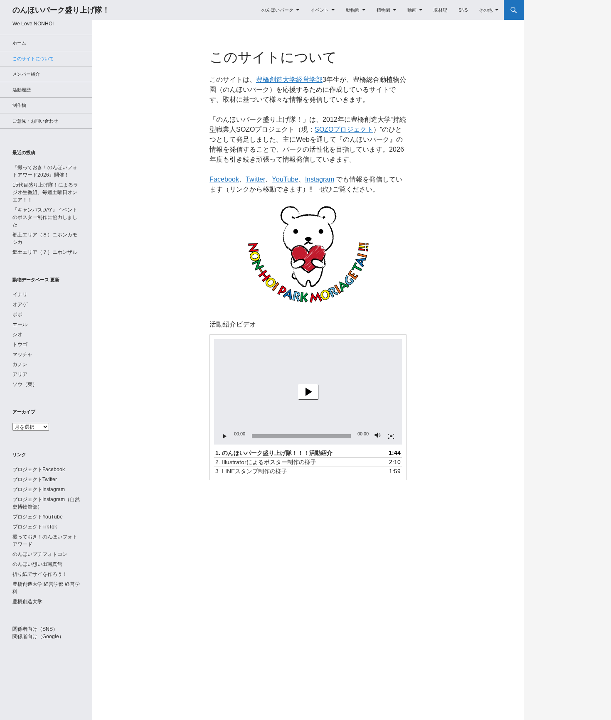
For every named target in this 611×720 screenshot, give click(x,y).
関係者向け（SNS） (35, 629)
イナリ (19, 294)
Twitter (255, 179)
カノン (19, 364)
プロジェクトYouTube (37, 517)
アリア (19, 374)
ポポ (17, 314)
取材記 (440, 9)
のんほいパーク (277, 9)
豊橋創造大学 (27, 602)
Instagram (319, 179)
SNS (463, 9)
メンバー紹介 (26, 73)
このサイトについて (273, 57)
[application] (308, 392)
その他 (486, 9)
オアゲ (19, 304)
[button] (308, 391)
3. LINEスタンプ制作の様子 (251, 471)
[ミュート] (378, 436)
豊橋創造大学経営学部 (289, 79)
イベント (319, 9)
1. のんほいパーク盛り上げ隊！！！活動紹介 (274, 453)
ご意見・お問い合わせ (35, 120)
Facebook (224, 179)
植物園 (383, 9)
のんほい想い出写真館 (37, 564)
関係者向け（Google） (38, 636)
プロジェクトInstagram (38, 489)
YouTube (285, 179)
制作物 (19, 105)
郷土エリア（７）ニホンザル (44, 252)
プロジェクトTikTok (34, 527)
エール (19, 324)
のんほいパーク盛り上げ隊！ (61, 10)
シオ (17, 334)
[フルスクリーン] (391, 436)
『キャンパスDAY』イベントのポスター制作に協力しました (44, 217)
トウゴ (19, 344)
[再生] (225, 436)
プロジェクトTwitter (34, 479)
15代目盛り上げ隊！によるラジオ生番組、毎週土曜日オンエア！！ (45, 192)
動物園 (353, 9)
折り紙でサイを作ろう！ (39, 574)
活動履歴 (21, 89)
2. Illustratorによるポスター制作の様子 (265, 462)
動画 (411, 9)
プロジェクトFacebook (38, 469)
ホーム (19, 42)
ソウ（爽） (24, 384)
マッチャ (22, 354)
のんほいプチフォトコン (39, 554)
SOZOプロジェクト (344, 129)
